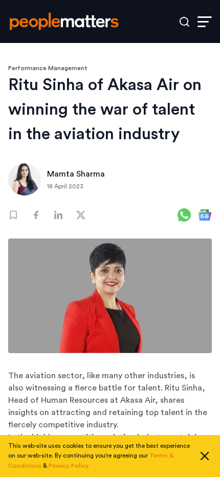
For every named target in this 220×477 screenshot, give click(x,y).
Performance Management (47, 68)
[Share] (36, 215)
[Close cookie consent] (204, 456)
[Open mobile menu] (204, 21)
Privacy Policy (69, 466)
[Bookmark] (13, 215)
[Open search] (184, 22)
